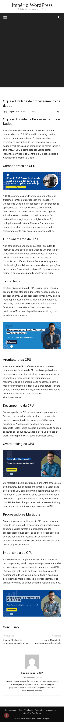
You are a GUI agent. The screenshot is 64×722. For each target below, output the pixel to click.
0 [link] (60, 112)
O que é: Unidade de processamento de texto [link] (15, 642)
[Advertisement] (32, 55)
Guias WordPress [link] (26, 710)
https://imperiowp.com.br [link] (32, 677)
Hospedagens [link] (50, 710)
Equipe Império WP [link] (11, 112)
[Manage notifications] (6, 715)
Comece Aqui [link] (10, 710)
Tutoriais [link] (39, 710)
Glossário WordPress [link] (32, 713)
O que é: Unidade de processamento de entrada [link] (47, 642)
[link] (32, 5)
